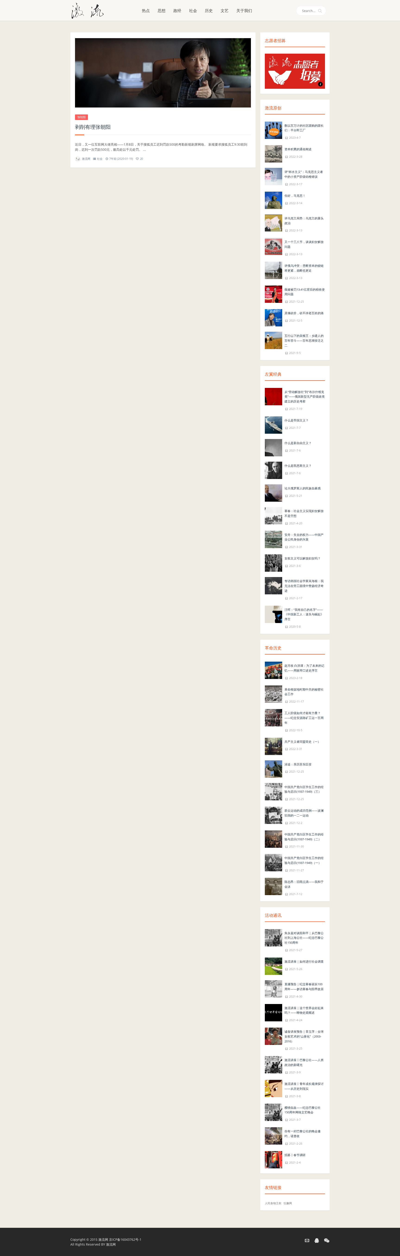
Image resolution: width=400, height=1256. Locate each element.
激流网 (86, 159)
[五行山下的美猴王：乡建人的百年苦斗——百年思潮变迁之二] (273, 340)
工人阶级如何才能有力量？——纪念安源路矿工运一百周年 (304, 718)
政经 (177, 10)
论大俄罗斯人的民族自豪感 (302, 488)
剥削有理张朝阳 (93, 126)
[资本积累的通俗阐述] (273, 153)
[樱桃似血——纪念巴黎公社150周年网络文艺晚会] (273, 1112)
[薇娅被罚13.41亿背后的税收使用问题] (273, 294)
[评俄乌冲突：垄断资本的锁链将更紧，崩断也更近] (273, 270)
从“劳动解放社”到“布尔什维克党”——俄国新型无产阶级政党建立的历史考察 (304, 397)
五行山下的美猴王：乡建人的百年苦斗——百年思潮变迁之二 (304, 340)
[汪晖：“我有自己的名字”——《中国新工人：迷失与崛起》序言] (273, 614)
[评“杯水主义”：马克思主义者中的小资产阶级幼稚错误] (273, 176)
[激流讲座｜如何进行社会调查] (273, 966)
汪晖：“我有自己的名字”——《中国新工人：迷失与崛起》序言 (304, 614)
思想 (162, 10)
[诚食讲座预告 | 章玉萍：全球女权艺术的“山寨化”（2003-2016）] (273, 1036)
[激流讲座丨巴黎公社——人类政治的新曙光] (273, 1064)
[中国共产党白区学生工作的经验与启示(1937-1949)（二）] (273, 838)
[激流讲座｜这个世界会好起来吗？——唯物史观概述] (273, 1012)
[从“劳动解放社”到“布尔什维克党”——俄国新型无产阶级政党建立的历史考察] (273, 396)
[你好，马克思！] (273, 200)
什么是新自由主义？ (298, 443)
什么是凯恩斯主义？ (298, 466)
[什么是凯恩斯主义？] (273, 470)
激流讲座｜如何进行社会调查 (304, 961)
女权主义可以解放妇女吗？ (302, 558)
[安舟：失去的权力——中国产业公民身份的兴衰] (273, 539)
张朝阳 (81, 117)
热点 (146, 10)
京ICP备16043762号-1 (125, 1239)
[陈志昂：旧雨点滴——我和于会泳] (273, 886)
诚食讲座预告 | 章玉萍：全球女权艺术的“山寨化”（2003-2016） (304, 1036)
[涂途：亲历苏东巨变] (273, 768)
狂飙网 (288, 1203)
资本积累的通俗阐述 (298, 149)
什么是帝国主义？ (296, 420)
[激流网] (89, 10)
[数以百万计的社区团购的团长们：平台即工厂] (273, 130)
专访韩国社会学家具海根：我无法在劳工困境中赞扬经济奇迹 (304, 586)
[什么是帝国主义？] (273, 424)
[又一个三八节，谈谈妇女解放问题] (273, 246)
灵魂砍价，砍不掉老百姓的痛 (304, 313)
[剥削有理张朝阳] (163, 72)
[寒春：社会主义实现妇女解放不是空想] (273, 515)
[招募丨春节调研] (273, 1159)
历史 (209, 10)
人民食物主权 (273, 1203)
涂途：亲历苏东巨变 (298, 764)
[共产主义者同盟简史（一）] (273, 746)
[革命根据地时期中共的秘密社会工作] (273, 693)
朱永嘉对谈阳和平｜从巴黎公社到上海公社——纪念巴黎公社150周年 (304, 938)
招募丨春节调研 (295, 1155)
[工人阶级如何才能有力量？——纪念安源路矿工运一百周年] (273, 717)
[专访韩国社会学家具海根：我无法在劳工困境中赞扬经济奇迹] (273, 585)
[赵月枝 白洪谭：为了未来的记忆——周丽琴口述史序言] (273, 670)
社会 (193, 10)
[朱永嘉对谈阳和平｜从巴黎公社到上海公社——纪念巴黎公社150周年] (273, 937)
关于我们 (244, 10)
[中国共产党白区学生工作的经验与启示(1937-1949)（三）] (273, 791)
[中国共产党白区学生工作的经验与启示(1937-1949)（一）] (273, 862)
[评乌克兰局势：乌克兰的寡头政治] (273, 222)
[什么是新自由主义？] (273, 447)
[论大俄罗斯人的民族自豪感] (273, 492)
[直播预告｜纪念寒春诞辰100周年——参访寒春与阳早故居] (273, 988)
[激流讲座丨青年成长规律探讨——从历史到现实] (273, 1088)
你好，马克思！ (295, 195)
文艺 (224, 10)
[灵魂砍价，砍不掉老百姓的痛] (273, 317)
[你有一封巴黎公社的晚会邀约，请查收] (273, 1135)
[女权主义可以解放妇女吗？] (273, 562)
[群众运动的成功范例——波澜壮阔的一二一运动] (273, 815)
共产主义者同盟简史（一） (302, 742)
